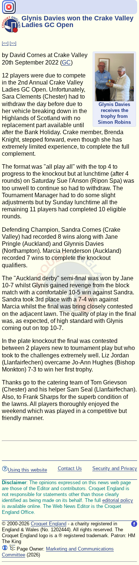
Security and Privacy (114, 468)
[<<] (5, 43)
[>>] (13, 43)
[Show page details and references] (5, 549)
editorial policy (117, 500)
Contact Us (70, 468)
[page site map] (12, 549)
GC (66, 62)
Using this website (27, 470)
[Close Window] (9, 7)
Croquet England (48, 523)
